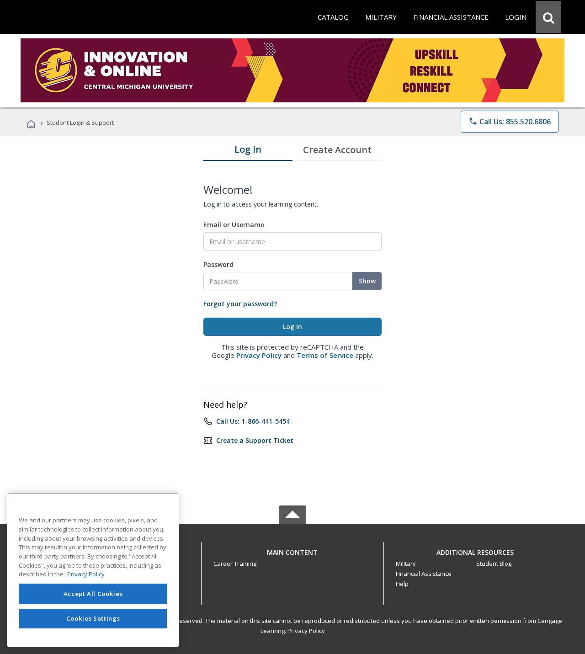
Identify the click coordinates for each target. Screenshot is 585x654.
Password (218, 264)
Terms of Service (325, 355)
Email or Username (233, 224)
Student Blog (493, 563)
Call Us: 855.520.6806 (509, 122)
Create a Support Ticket (254, 440)
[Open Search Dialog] (548, 17)
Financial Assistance (424, 573)
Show (367, 280)
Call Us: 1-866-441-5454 (253, 421)
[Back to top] (292, 550)
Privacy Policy (259, 355)
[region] (93, 570)
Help (402, 584)
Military (406, 563)
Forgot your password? (240, 303)
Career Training (234, 563)
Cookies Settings (93, 618)
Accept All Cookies (93, 594)
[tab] (247, 151)
